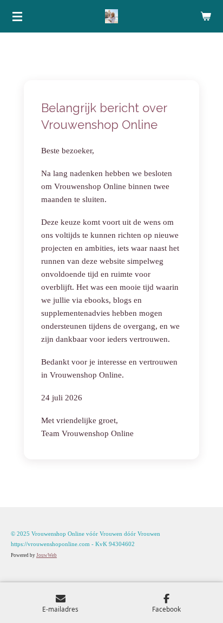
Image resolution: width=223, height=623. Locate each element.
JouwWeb (46, 555)
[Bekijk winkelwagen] (206, 16)
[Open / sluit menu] (17, 16)
